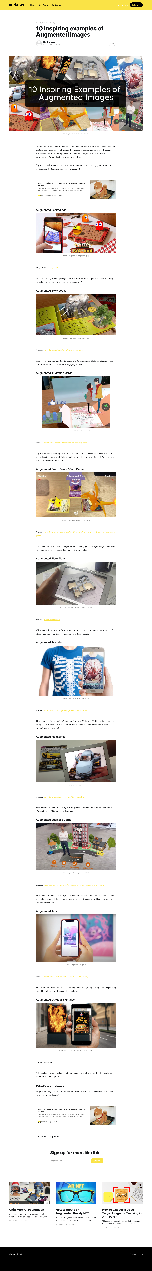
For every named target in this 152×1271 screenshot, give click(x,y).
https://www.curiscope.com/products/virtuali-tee (65, 710)
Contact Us (56, 5)
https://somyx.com (52, 619)
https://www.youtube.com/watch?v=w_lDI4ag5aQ (66, 976)
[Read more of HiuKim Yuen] (39, 43)
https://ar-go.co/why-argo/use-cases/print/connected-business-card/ (74, 884)
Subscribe (136, 5)
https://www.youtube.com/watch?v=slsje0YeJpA (65, 796)
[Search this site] (118, 5)
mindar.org (16, 4)
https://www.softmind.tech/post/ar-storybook (64, 349)
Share (112, 43)
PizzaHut (54, 267)
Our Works (43, 5)
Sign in (125, 5)
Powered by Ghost (136, 1254)
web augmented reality (45, 23)
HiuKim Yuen (49, 42)
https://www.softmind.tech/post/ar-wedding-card (65, 442)
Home (32, 5)
